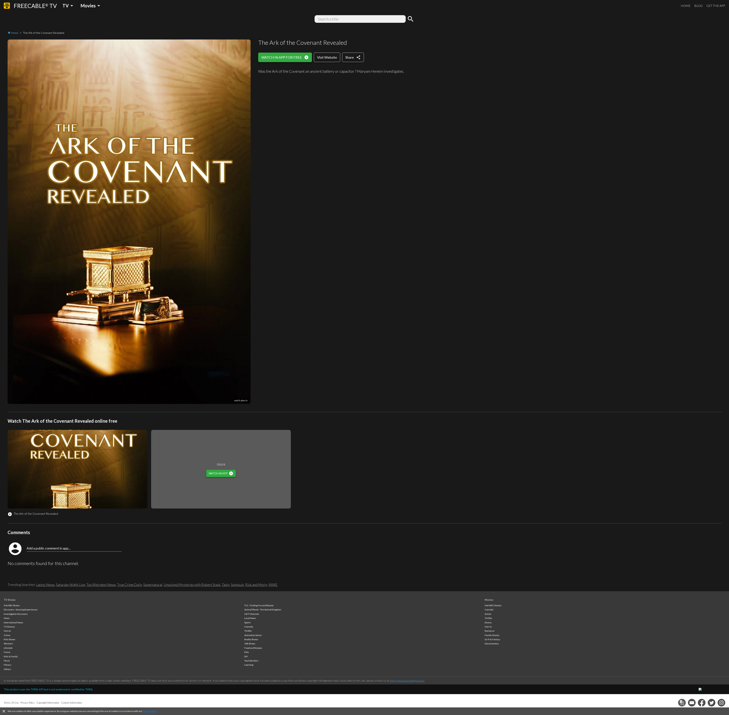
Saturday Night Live (70, 585)
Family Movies (492, 635)
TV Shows (10, 599)
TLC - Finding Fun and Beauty (259, 605)
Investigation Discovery (16, 614)
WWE (273, 585)
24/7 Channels (251, 614)
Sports (247, 622)
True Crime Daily (129, 585)
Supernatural (152, 585)
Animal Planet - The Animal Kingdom (262, 609)
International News (13, 622)
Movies (489, 599)
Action (488, 614)
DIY (246, 656)
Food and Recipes (253, 647)
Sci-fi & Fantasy (492, 639)
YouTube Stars (251, 660)
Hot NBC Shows (12, 605)
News (7, 618)
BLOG (698, 5)
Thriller (248, 630)
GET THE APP (715, 5)
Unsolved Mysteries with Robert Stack (192, 585)
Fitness (7, 664)
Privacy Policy (149, 711)
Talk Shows (249, 643)
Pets (246, 652)
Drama (488, 622)
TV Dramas (9, 626)
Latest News (45, 585)
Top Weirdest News (101, 585)
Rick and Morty (256, 585)
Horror (7, 630)
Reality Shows (251, 639)
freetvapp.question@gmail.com (407, 680)
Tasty (226, 585)
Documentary (492, 643)
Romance (489, 630)
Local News (250, 618)
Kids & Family (11, 656)
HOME (685, 5)
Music (7, 660)
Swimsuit (237, 585)
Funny (7, 652)
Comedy (248, 626)
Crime (7, 635)
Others (7, 669)
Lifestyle (8, 647)
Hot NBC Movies (493, 605)
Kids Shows (9, 639)
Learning (248, 664)
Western (8, 643)
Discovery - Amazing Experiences (21, 609)
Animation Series (253, 635)
